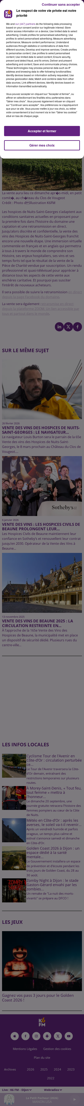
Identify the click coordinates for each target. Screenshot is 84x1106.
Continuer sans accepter (61, 4)
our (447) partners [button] (25, 23)
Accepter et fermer (42, 131)
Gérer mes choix (42, 145)
